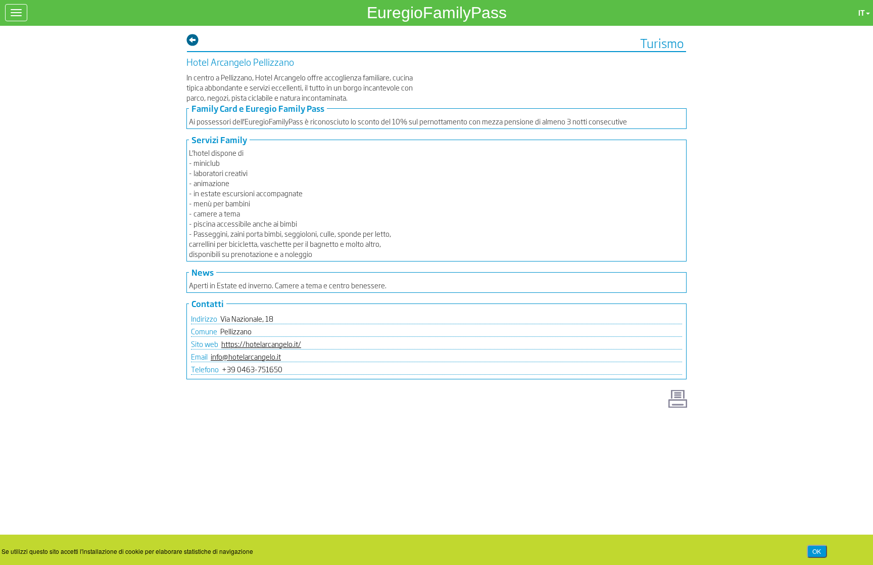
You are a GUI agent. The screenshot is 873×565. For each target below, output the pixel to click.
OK (816, 551)
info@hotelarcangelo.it (246, 356)
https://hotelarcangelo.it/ (261, 343)
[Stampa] (678, 398)
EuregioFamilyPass (437, 13)
